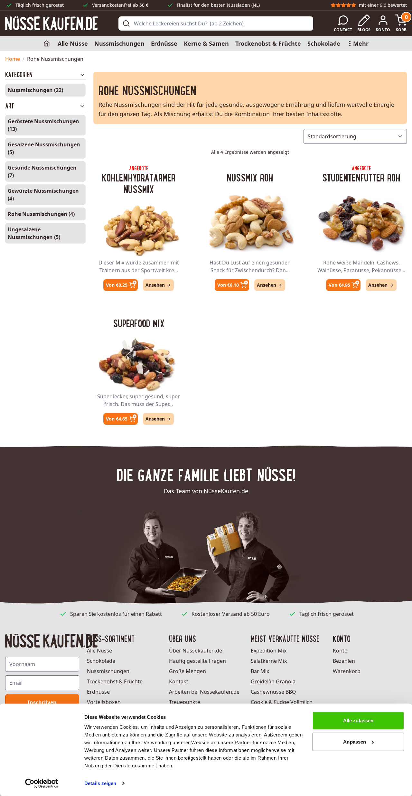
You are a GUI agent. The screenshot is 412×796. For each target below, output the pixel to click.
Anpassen (354, 741)
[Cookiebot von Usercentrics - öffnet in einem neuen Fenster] (42, 783)
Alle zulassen (358, 720)
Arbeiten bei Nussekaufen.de (204, 691)
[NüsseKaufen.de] (51, 23)
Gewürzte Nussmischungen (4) (43, 194)
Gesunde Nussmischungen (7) (42, 171)
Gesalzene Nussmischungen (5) (44, 148)
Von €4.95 (339, 285)
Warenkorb (346, 671)
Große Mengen (187, 671)
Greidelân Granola (273, 681)
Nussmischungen (119, 43)
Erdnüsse (164, 43)
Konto (340, 650)
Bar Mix (260, 671)
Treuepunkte (184, 702)
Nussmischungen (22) (35, 90)
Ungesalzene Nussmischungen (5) (34, 233)
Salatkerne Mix (269, 660)
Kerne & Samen (206, 43)
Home (12, 58)
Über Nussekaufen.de (195, 650)
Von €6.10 (228, 285)
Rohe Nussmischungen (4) (41, 214)
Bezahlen (344, 660)
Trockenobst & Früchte (268, 43)
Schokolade (323, 43)
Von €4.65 (116, 419)
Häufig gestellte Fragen (197, 660)
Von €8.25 (116, 285)
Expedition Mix (268, 650)
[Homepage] (47, 43)
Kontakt (178, 681)
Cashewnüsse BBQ (273, 691)
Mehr (361, 43)
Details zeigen (100, 783)
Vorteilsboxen (104, 702)
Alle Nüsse (73, 43)
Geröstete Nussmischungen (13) (43, 125)
